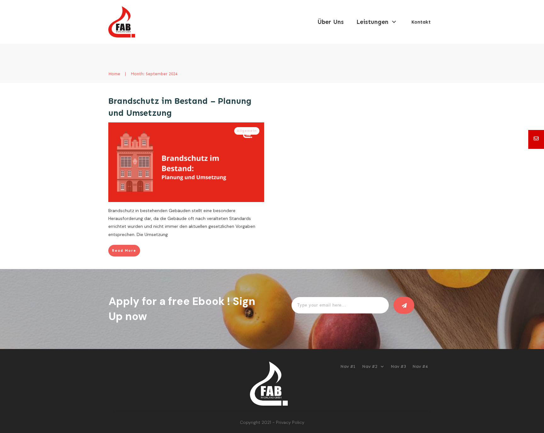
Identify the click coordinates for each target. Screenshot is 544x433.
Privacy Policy (290, 422)
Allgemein (247, 131)
